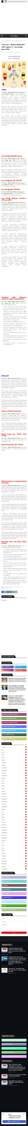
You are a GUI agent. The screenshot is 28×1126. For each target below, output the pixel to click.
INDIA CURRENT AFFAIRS (9, 726)
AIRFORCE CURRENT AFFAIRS (10, 714)
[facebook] (7, 667)
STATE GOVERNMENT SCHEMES (11, 1056)
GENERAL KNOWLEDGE (9, 587)
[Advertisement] (14, 18)
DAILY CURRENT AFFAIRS (9, 1048)
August (14, 747)
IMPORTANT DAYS (19, 587)
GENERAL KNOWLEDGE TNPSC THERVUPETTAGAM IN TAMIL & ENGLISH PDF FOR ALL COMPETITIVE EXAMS (16, 950)
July (14, 749)
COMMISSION (7, 889)
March (14, 760)
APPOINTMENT (7, 881)
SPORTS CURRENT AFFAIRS (10, 730)
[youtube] (20, 670)
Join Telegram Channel (14, 1121)
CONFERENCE (7, 893)
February (14, 762)
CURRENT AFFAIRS (8, 1044)
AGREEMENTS (7, 877)
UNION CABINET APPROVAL (10, 909)
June (14, 752)
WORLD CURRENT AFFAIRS (10, 738)
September (14, 775)
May (14, 755)
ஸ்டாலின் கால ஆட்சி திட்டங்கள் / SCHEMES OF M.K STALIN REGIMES (17, 1075)
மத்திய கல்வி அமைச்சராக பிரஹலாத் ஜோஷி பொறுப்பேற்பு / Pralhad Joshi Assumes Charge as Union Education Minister (17, 680)
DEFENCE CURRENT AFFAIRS (10, 718)
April (14, 757)
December (14, 767)
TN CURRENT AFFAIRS (9, 734)
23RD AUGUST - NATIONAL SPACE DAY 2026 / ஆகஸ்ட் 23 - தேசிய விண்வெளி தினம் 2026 (17, 970)
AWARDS (6, 885)
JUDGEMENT (7, 901)
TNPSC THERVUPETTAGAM (8, 52)
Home (2, 40)
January (14, 765)
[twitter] (20, 667)
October (14, 773)
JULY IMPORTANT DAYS (9, 40)
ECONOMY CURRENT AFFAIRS (10, 722)
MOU (5, 905)
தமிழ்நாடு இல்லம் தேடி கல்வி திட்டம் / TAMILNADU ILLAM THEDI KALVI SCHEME (16, 1082)
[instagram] (7, 670)
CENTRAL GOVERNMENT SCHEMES (12, 1040)
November (14, 770)
